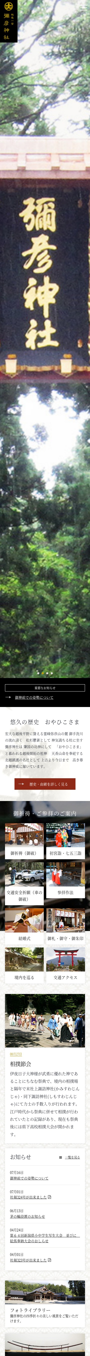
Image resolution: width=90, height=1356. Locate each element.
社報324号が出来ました (28, 1197)
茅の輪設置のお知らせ (27, 1216)
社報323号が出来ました (28, 1260)
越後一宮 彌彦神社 (9, 21)
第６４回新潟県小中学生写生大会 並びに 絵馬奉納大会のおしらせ (45, 1238)
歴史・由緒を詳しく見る (49, 784)
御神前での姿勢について (34, 697)
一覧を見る (72, 1157)
